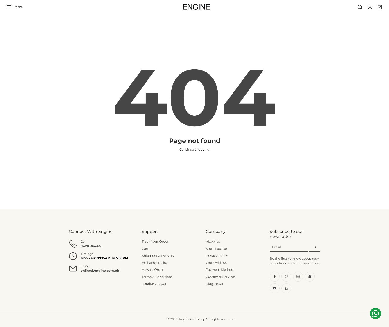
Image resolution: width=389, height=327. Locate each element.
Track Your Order (155, 241)
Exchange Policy (155, 263)
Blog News (214, 284)
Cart (145, 249)
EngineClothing (191, 319)
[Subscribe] (314, 247)
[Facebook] (275, 277)
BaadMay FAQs (154, 284)
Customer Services (220, 277)
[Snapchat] (310, 277)
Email (276, 247)
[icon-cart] (379, 7)
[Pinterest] (286, 277)
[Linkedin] (286, 288)
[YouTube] (275, 288)
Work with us (216, 263)
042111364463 (91, 246)
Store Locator (216, 249)
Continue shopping (194, 149)
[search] (360, 6)
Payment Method (219, 270)
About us (213, 241)
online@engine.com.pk (100, 270)
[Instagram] (298, 277)
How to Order (152, 270)
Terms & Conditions (157, 277)
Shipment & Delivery (158, 256)
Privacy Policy (217, 256)
